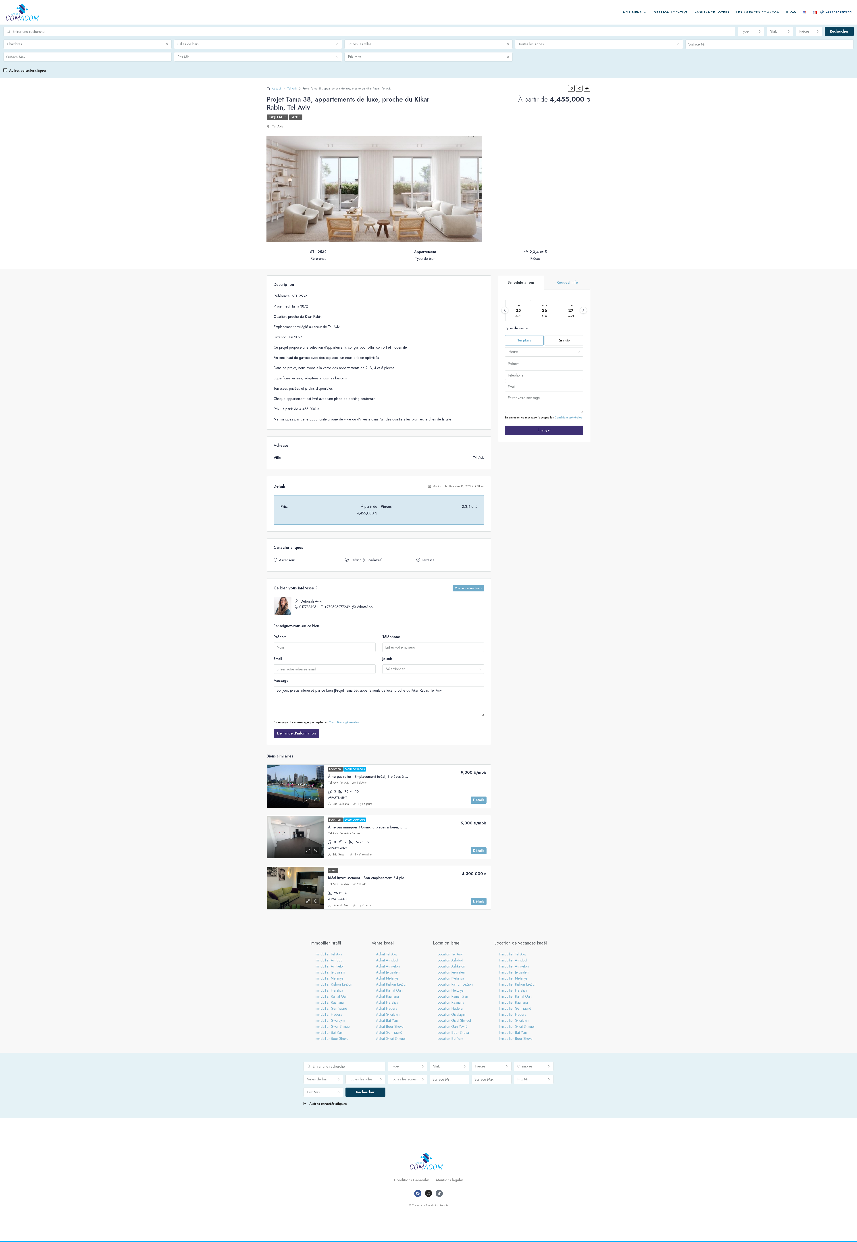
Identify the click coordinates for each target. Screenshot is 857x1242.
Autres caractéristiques (27, 70)
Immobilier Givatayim (330, 1020)
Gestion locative (670, 12)
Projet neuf (277, 117)
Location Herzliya (450, 990)
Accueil (276, 88)
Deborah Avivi (341, 905)
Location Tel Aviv (450, 954)
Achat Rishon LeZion (391, 984)
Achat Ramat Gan (389, 990)
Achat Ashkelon (388, 966)
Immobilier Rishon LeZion (333, 984)
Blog (791, 12)
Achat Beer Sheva (390, 1026)
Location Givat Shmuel (454, 1020)
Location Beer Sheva (453, 1032)
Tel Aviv (292, 88)
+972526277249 (337, 607)
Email (278, 658)
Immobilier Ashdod (329, 960)
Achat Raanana (387, 996)
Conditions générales (344, 722)
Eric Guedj (339, 855)
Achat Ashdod (387, 960)
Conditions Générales (411, 1180)
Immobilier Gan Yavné (331, 1008)
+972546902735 (838, 12)
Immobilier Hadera (328, 1014)
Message (281, 680)
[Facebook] (417, 1193)
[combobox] (751, 31)
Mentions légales (449, 1180)
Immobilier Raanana (329, 1002)
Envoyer (544, 430)
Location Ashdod (450, 960)
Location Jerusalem (451, 972)
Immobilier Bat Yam (329, 1032)
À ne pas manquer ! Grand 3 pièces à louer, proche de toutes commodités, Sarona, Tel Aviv (403, 827)
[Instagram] (428, 1193)
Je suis (387, 658)
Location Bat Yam (450, 1038)
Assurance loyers (712, 12)
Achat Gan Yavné (389, 1032)
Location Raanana (450, 1002)
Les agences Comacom (758, 12)
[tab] (521, 282)
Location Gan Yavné (452, 1026)
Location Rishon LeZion (455, 984)
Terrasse (428, 560)
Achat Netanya (387, 978)
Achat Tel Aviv (386, 954)
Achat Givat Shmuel (391, 1038)
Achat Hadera (386, 1008)
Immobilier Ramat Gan (331, 996)
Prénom (280, 636)
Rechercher (839, 31)
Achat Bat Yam (387, 1020)
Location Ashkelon (451, 966)
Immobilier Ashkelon (330, 966)
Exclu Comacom (355, 769)
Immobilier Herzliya (329, 990)
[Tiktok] (439, 1193)
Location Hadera (450, 1008)
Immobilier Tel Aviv (328, 954)
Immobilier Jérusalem (330, 972)
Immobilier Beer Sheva (331, 1038)
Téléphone (391, 636)
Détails (478, 800)
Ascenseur (287, 560)
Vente (295, 117)
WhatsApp (365, 607)
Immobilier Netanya (329, 978)
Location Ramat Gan (452, 996)
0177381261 (308, 607)
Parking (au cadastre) (366, 560)
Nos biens (632, 12)
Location (335, 769)
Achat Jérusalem (388, 972)
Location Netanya (450, 978)
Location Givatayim (451, 1014)
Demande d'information (296, 733)
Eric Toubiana (341, 804)
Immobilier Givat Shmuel (332, 1026)
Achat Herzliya (387, 1002)
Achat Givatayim (388, 1014)
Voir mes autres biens (468, 588)
